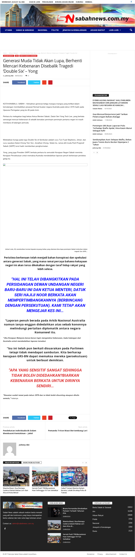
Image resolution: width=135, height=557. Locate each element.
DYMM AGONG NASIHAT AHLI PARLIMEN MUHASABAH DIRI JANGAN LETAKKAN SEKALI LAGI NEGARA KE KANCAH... (111, 103)
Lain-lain (114, 30)
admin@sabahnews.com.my (23, 524)
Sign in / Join (34, 2)
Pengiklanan (47, 2)
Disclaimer (91, 554)
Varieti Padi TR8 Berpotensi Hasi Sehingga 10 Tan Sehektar (45, 489)
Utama (8, 30)
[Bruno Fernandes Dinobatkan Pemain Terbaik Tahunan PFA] (54, 512)
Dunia (95, 531)
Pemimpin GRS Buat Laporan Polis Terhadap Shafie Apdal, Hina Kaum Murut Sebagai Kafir (112, 128)
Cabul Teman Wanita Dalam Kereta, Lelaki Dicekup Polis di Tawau (73, 490)
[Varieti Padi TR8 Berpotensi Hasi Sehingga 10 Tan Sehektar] (45, 476)
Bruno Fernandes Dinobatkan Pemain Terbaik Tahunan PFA (75, 510)
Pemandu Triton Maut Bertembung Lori (67, 430)
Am (17, 56)
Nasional (42, 30)
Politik (55, 30)
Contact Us (123, 554)
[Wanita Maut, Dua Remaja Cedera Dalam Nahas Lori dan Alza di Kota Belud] (16, 476)
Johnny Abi (9, 76)
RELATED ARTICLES (12, 463)
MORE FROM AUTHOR (31, 463)
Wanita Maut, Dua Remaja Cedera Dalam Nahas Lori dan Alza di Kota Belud (15, 490)
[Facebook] (131, 2)
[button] (131, 30)
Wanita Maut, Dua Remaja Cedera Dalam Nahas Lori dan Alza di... (74, 523)
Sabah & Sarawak (25, 30)
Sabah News (97, 109)
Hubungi (79, 2)
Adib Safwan (98, 120)
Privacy (100, 554)
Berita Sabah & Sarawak (28, 56)
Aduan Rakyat (97, 30)
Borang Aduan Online (64, 2)
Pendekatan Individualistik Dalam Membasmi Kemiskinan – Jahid (19, 432)
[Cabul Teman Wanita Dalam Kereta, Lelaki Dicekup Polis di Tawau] (74, 476)
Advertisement (111, 554)
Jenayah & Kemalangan (74, 30)
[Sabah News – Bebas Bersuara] (67, 15)
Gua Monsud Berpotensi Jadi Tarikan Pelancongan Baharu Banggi (110, 115)
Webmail (88, 2)
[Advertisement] (67, 41)
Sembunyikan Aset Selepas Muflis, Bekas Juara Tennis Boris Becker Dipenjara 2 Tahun (112, 142)
